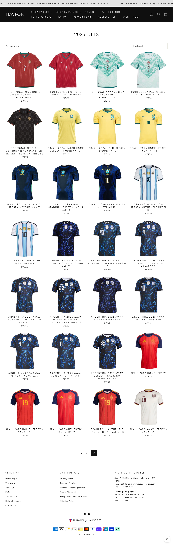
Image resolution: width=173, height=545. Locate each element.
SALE (126, 17)
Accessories (107, 17)
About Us (9, 487)
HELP (136, 17)
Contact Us (10, 505)
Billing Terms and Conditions (73, 496)
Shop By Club (40, 12)
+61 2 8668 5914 (125, 486)
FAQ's (8, 492)
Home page (11, 478)
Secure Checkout (68, 492)
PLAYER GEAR (83, 17)
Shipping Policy (67, 501)
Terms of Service (68, 483)
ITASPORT (15, 14)
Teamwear (10, 483)
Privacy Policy (66, 478)
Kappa (62, 17)
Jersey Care (11, 496)
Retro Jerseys (41, 17)
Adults (90, 12)
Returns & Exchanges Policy (73, 487)
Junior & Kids (112, 12)
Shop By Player (67, 12)
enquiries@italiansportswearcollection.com (134, 484)
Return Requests (13, 501)
